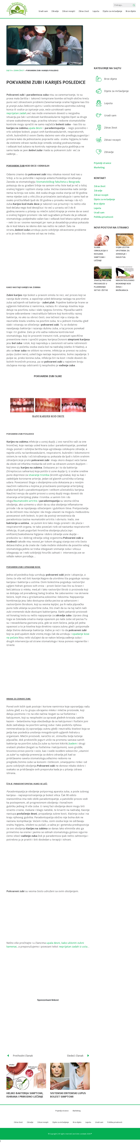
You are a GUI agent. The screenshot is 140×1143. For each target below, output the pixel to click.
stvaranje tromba (39, 475)
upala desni (35, 128)
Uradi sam (43, 11)
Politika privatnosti (103, 217)
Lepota (96, 11)
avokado (83, 1133)
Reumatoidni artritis (25, 500)
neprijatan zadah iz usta (73, 946)
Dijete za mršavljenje (112, 11)
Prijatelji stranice (102, 163)
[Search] (134, 5)
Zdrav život (84, 11)
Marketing (99, 168)
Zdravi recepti (68, 11)
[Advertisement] (48, 259)
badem (73, 743)
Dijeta (9, 70)
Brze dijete (131, 11)
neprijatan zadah (16, 113)
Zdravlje (55, 11)
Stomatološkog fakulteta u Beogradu (58, 181)
